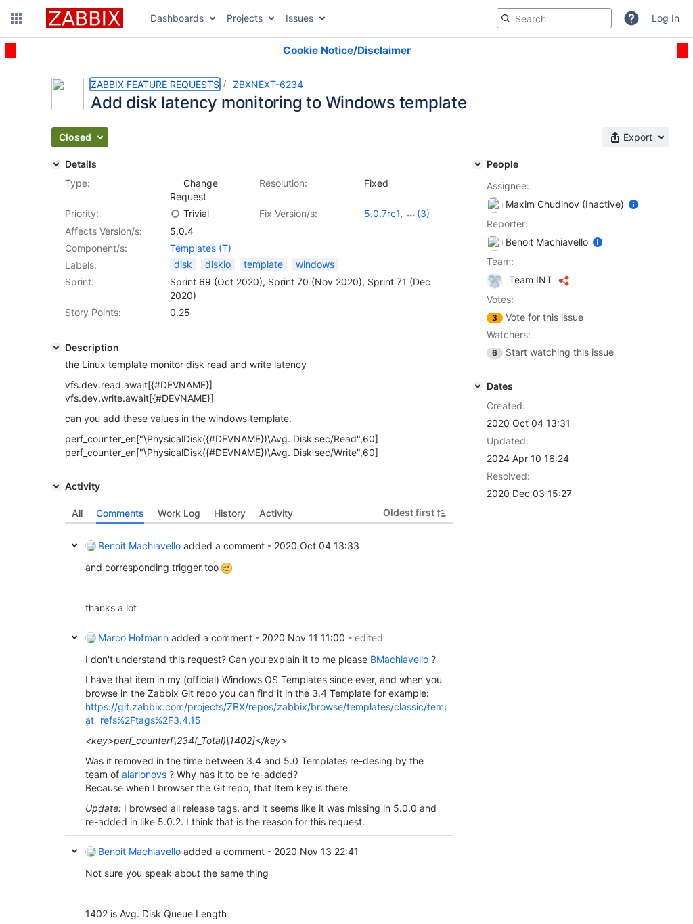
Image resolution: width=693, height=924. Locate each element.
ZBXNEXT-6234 (268, 84)
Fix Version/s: (288, 213)
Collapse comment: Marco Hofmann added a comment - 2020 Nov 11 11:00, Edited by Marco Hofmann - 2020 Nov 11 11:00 (74, 637)
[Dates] (478, 386)
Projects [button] (245, 18)
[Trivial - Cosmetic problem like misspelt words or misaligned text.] (175, 213)
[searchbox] (554, 18)
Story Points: (93, 312)
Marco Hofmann (133, 637)
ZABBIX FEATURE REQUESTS (155, 84)
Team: (500, 261)
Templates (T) (200, 248)
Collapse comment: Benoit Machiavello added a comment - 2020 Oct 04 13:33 (74, 545)
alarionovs (144, 774)
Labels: (81, 265)
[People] (478, 164)
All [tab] (77, 513)
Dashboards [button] (177, 18)
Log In (665, 18)
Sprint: (79, 281)
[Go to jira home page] (84, 18)
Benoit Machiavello (139, 545)
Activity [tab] (276, 513)
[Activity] (56, 486)
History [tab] (230, 513)
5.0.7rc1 (382, 213)
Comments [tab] (120, 513)
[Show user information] (633, 204)
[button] (16, 18)
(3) (423, 213)
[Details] (56, 164)
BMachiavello (399, 659)
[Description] (56, 347)
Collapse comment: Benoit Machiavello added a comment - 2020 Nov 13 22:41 (74, 851)
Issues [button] (299, 18)
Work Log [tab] (179, 513)
